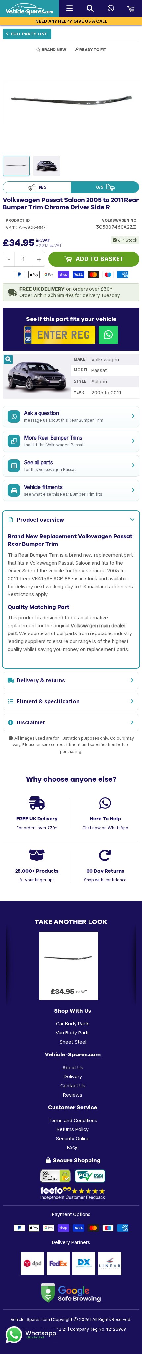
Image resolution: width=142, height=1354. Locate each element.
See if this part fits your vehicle (71, 319)
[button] (71, 102)
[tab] (71, 519)
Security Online (72, 1138)
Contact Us (72, 1085)
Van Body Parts (73, 1032)
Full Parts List (28, 34)
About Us (72, 1067)
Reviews (72, 1095)
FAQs (73, 1147)
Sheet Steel (72, 1042)
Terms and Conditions (72, 1120)
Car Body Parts (72, 1023)
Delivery (73, 1076)
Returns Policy (73, 1129)
